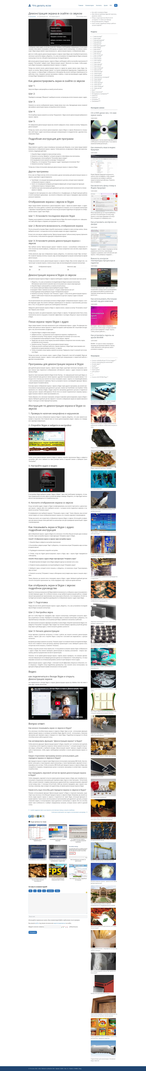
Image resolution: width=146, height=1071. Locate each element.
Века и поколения (97, 92)
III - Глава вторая (97, 73)
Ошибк (94, 366)
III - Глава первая (97, 79)
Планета (94, 97)
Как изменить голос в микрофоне (37, 859)
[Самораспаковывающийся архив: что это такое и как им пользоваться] (38, 871)
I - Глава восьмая (97, 36)
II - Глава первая (96, 60)
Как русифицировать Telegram (100, 21)
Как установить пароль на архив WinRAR (102, 336)
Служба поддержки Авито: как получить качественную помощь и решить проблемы (52, 810)
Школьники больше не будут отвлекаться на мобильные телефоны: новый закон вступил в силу (104, 425)
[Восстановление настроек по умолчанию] (78, 852)
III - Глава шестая (97, 88)
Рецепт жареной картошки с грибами (101, 468)
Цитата (50, 891)
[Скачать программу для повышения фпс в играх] (58, 871)
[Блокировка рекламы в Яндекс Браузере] (58, 831)
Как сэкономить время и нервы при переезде (103, 756)
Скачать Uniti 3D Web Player (99, 377)
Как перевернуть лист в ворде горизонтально (38, 840)
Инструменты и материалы (100, 94)
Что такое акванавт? (96, 489)
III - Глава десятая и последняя (100, 77)
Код (57, 891)
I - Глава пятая (96, 49)
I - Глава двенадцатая (98, 40)
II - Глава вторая (96, 58)
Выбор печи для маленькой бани (100, 993)
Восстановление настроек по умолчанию (78, 860)
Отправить (33, 932)
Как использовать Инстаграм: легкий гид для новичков (104, 300)
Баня (94, 90)
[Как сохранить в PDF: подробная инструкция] (78, 871)
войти (37, 923)
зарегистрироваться (60, 923)
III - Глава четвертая (97, 86)
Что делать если (41, 5)
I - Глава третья (96, 53)
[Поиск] (115, 5)
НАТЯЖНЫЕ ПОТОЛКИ (97, 776)
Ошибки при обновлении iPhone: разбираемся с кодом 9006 (58, 860)
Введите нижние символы (36, 927)
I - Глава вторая (96, 38)
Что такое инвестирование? (98, 797)
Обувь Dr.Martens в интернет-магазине (102, 447)
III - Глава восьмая (97, 71)
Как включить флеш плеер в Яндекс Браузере (103, 186)
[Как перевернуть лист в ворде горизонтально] (38, 831)
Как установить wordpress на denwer (103, 223)
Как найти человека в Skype (99, 12)
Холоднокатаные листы (97, 840)
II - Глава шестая (96, 69)
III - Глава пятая (96, 81)
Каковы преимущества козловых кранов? (102, 860)
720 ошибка (95, 371)
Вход (80, 1068)
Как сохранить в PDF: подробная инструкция (78, 879)
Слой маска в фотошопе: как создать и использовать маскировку (68, 812)
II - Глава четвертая (97, 68)
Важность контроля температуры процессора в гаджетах (103, 260)
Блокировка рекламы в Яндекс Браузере (58, 840)
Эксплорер (95, 368)
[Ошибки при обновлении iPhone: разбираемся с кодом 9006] (58, 852)
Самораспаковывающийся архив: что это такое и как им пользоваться (37, 880)
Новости (95, 95)
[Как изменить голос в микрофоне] (38, 852)
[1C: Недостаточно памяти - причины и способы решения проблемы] (78, 831)
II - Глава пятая (96, 62)
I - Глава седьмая (97, 51)
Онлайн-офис (96, 364)
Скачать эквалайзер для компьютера (102, 362)
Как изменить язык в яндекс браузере (103, 148)
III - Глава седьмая (97, 82)
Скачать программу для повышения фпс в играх (58, 879)
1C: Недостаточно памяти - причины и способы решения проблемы (78, 841)
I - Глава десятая (96, 44)
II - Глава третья (96, 66)
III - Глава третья (96, 84)
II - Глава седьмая (97, 64)
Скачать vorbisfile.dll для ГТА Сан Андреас (103, 360)
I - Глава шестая (96, 57)
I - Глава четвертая (97, 55)
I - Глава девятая (97, 42)
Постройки (96, 99)
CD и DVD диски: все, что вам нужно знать (103, 114)
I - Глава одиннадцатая (99, 45)
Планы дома (95, 369)
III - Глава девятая (97, 75)
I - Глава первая (96, 47)
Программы (33, 16)
